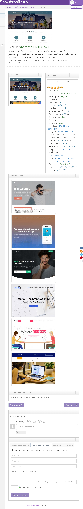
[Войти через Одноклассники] (43, 421)
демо (60, 123)
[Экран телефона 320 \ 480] (77, 75)
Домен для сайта (66, 131)
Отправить (21, 433)
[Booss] (33, 197)
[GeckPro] (33, 335)
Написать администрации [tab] (41, 445)
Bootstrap (65, 161)
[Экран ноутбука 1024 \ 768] (73, 75)
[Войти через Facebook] (32, 421)
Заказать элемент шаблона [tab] (63, 445)
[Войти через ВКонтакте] (28, 421)
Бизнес (56, 161)
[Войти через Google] (39, 421)
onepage (58, 158)
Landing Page (68, 158)
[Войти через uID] (24, 421)
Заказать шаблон (62, 81)
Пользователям (69, 149)
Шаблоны (65, 117)
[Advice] (33, 369)
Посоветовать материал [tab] (20, 445)
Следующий (71, 405)
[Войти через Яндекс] (35, 421)
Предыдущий (16, 405)
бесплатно (62, 120)
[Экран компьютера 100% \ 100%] (71, 75)
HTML (49, 161)
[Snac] (33, 231)
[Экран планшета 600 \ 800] (75, 75)
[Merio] (33, 300)
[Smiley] (33, 266)
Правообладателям (56, 155)
